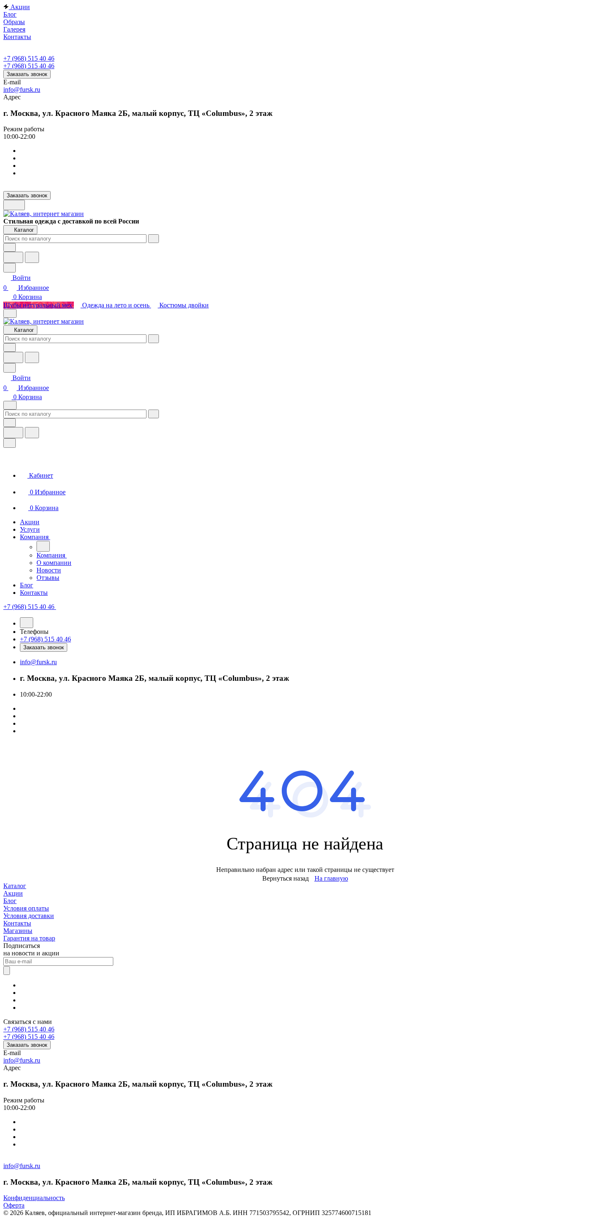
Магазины (17, 930)
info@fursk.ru (21, 89)
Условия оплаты (26, 908)
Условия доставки (28, 915)
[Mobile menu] (10, 405)
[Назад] (43, 546)
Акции (13, 893)
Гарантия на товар (29, 938)
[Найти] (32, 257)
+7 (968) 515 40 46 (28, 58)
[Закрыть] (9, 443)
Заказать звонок (27, 74)
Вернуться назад (285, 878)
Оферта (13, 1205)
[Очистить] (153, 238)
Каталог (14, 885)
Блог (10, 900)
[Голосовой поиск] (13, 257)
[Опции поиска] (9, 247)
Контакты (17, 923)
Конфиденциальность (34, 1197)
